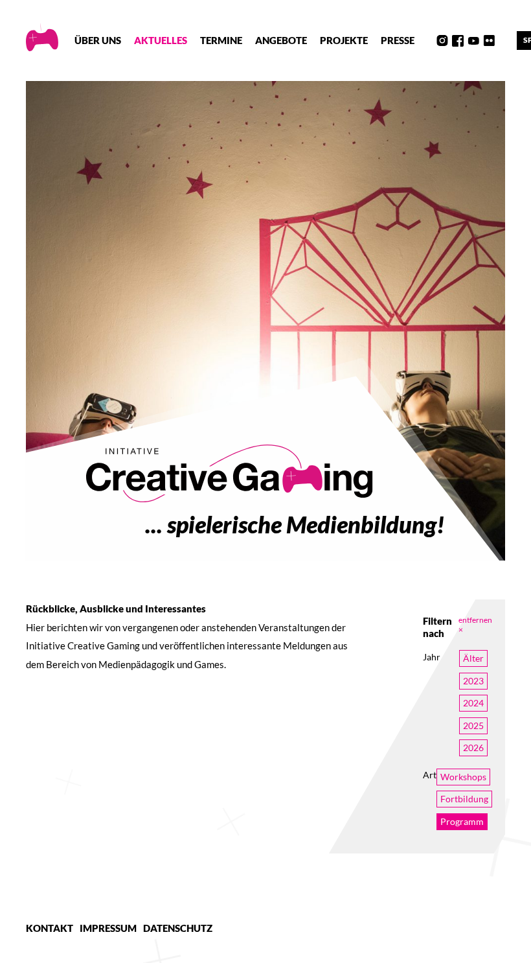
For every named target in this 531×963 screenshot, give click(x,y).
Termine (221, 40)
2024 (473, 702)
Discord (427, 41)
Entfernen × (475, 624)
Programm (462, 821)
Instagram (442, 41)
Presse (397, 40)
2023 (473, 680)
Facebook (458, 41)
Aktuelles (160, 40)
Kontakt (49, 928)
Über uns (97, 40)
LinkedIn (504, 41)
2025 (473, 725)
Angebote (281, 40)
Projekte (344, 40)
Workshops (463, 776)
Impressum (108, 928)
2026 (473, 747)
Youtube (473, 41)
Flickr (489, 41)
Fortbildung (464, 798)
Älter (473, 658)
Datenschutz (177, 928)
